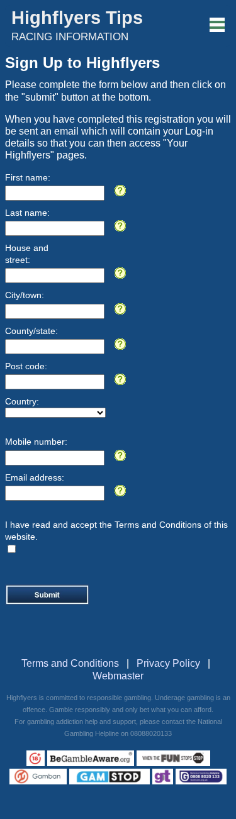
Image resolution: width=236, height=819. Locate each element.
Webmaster (118, 676)
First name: (27, 177)
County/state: (31, 331)
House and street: (26, 254)
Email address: (34, 477)
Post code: (26, 366)
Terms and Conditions (70, 663)
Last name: (27, 213)
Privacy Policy (168, 663)
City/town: (24, 295)
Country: (22, 401)
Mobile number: (36, 442)
